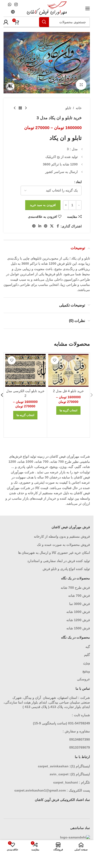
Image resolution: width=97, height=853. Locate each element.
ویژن (86, 663)
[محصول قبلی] (26, 108)
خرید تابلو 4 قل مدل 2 (68, 391)
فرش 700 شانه (79, 595)
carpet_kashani (65, 782)
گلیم (87, 655)
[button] (91, 395)
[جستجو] (44, 22)
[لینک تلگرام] (12, 12)
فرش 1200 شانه (78, 620)
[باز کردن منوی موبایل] (87, 8)
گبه (87, 647)
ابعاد (79, 182)
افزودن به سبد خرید (43, 205)
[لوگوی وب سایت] (47, 8)
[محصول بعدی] (14, 108)
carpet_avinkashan (53, 766)
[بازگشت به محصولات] (20, 108)
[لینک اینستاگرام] (16, 4)
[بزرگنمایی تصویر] (81, 84)
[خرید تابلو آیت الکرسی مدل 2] (25, 370)
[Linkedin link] (40, 226)
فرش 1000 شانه (78, 612)
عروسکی (83, 679)
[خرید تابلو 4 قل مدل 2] (68, 370)
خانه (79, 108)
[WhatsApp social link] (9, 4)
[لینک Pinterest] (46, 226)
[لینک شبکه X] (52, 226)
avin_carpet (59, 774)
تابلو (68, 108)
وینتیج (86, 671)
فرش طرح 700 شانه (75, 587)
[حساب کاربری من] (6, 22)
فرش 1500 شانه (77, 628)
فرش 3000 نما (79, 604)
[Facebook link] (58, 226)
